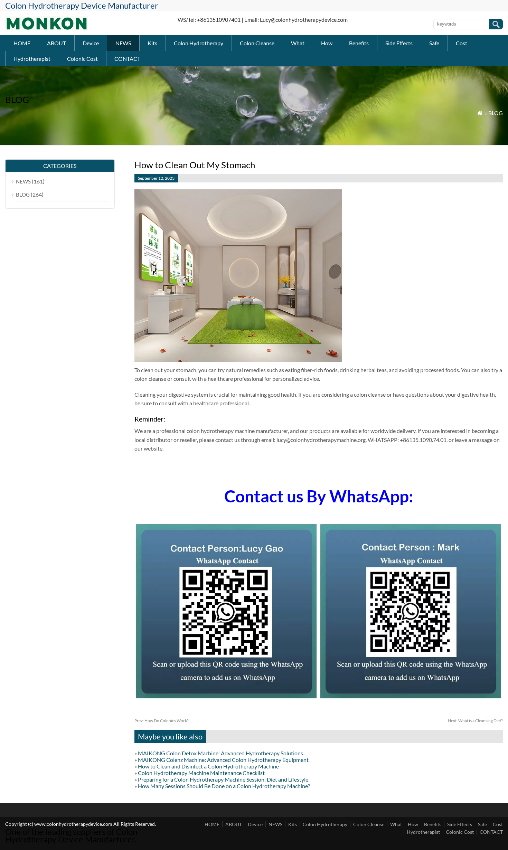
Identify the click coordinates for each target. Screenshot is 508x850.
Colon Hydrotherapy (198, 43)
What (297, 43)
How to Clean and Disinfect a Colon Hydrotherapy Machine (208, 766)
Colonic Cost (82, 58)
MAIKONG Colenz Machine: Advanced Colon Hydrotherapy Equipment (223, 759)
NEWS (123, 43)
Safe (434, 43)
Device (91, 43)
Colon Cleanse (257, 43)
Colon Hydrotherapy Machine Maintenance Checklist (201, 772)
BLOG (495, 113)
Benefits (359, 43)
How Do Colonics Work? (161, 720)
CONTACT (127, 58)
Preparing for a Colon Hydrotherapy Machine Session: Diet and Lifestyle (223, 779)
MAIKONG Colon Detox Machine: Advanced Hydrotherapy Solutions (220, 753)
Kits (152, 43)
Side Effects (399, 43)
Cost (461, 43)
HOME (21, 43)
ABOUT (56, 43)
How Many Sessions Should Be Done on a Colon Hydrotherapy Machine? (224, 786)
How (326, 43)
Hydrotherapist (31, 58)
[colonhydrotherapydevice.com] (46, 28)
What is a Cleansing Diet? (475, 720)
